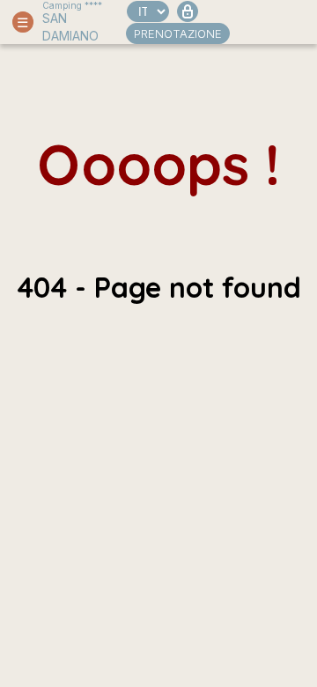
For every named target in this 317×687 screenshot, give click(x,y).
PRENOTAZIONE (178, 33)
